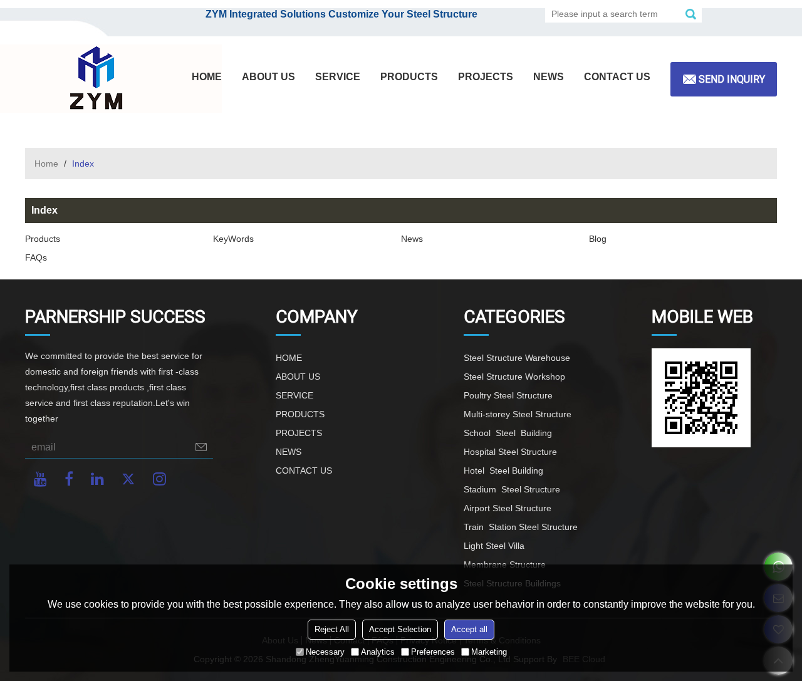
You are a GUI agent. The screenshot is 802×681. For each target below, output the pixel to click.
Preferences (433, 652)
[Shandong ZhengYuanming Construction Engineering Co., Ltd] (94, 78)
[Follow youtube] (40, 479)
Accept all (469, 629)
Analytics (378, 652)
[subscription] (201, 447)
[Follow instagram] (159, 479)
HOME (207, 76)
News (412, 239)
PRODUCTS (409, 76)
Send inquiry (732, 79)
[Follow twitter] (128, 479)
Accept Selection (400, 629)
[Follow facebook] (69, 479)
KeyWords (233, 239)
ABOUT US (268, 76)
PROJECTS (485, 76)
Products (42, 239)
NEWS (548, 76)
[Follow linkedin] (97, 479)
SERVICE (337, 76)
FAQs (36, 257)
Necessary (325, 652)
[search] (690, 14)
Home (46, 164)
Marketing (489, 652)
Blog (598, 239)
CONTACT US (617, 76)
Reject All (332, 629)
